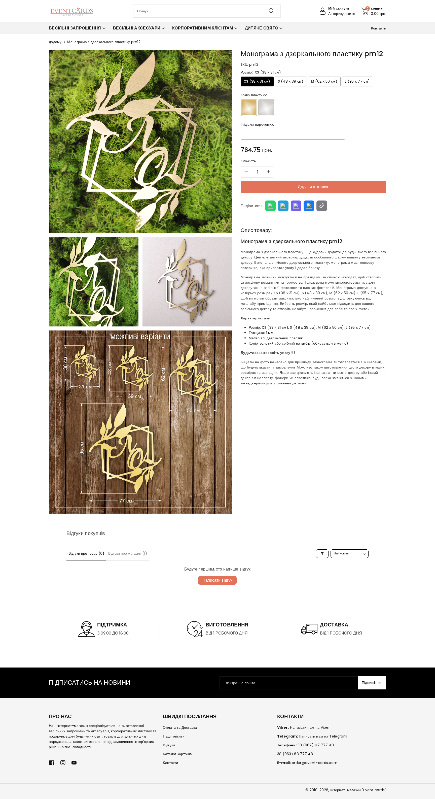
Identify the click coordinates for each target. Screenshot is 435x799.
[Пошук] (271, 11)
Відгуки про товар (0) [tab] (86, 553)
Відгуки (169, 745)
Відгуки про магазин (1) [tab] (127, 553)
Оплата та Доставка (180, 727)
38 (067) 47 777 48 (316, 745)
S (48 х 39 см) (291, 81)
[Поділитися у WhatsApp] (270, 206)
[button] (373, 11)
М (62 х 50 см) (324, 81)
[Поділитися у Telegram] (283, 206)
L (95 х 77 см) (357, 81)
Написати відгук (217, 580)
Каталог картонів (177, 753)
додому (55, 41)
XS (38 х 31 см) (257, 81)
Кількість (248, 160)
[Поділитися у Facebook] (309, 206)
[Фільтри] (322, 553)
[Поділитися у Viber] (296, 206)
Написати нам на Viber (310, 727)
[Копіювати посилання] (321, 206)
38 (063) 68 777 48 (295, 753)
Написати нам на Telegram (323, 736)
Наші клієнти (174, 736)
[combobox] (206, 11)
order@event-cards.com (314, 762)
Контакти (170, 762)
